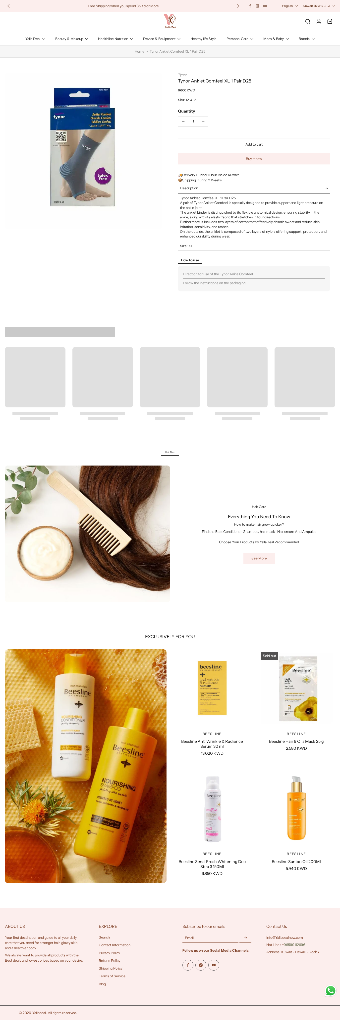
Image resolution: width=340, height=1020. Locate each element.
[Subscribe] (245, 938)
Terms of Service (112, 976)
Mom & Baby (273, 39)
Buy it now (254, 159)
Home (139, 51)
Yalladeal (39, 1012)
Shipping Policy (110, 968)
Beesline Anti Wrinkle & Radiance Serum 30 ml (212, 744)
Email (189, 938)
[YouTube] (265, 6)
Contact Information (114, 945)
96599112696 (294, 944)
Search (104, 937)
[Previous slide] (8, 5)
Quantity (186, 111)
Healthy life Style (203, 39)
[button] (254, 144)
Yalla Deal (32, 39)
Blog (102, 983)
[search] (307, 21)
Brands (304, 39)
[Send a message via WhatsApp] (331, 991)
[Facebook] (250, 6)
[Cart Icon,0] (329, 21)
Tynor (182, 75)
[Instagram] (257, 6)
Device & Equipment (159, 39)
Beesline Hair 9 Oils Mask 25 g (296, 741)
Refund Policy (109, 960)
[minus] (183, 121)
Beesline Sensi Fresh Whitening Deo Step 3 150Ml (212, 864)
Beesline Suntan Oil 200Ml (296, 861)
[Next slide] (237, 5)
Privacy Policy (109, 952)
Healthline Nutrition (113, 39)
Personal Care (237, 39)
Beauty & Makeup (69, 39)
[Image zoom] (83, 151)
